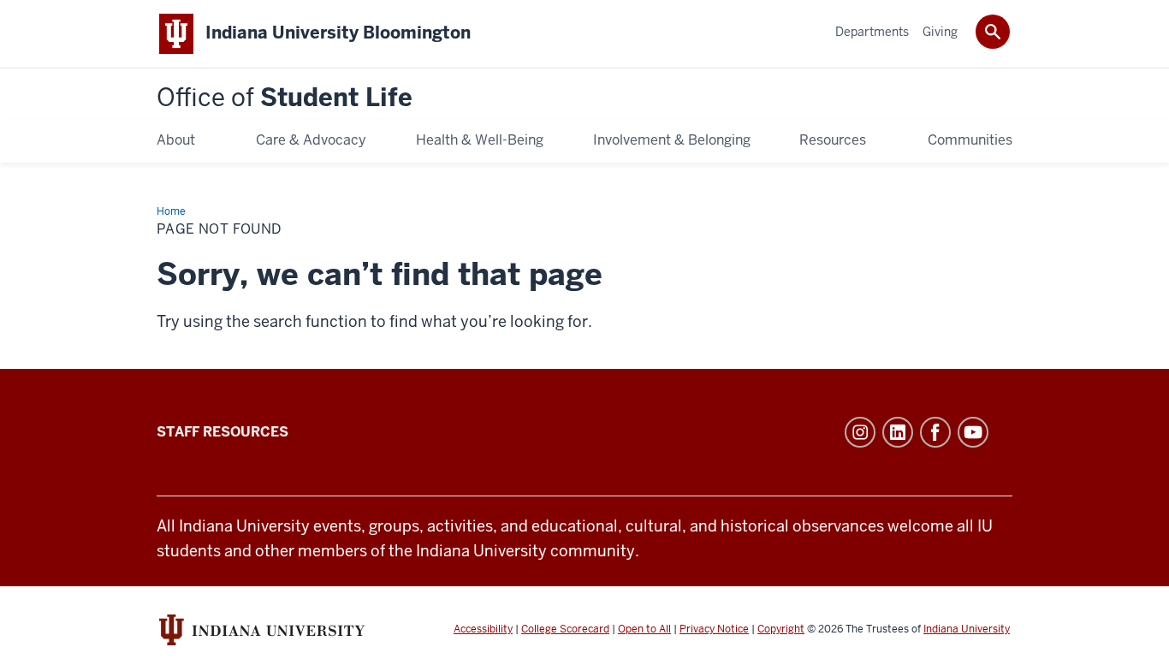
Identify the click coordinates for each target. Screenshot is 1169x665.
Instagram (860, 432)
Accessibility (483, 629)
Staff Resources (222, 432)
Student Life (284, 98)
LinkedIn (897, 432)
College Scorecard (565, 629)
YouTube (973, 432)
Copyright (780, 629)
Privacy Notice (714, 629)
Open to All (644, 629)
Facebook (935, 432)
